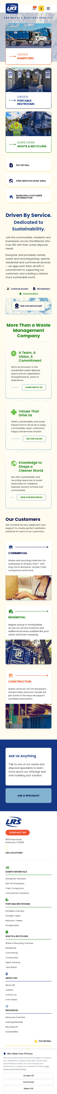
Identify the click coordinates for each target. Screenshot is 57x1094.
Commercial (12, 952)
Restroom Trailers (14, 920)
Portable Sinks (12, 925)
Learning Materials (14, 1022)
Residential (11, 948)
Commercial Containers (17, 893)
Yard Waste (11, 967)
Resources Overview (15, 1017)
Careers (9, 990)
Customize (28, 1082)
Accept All (28, 1075)
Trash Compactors (15, 888)
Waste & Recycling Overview (19, 943)
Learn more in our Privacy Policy (26, 1067)
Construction (12, 957)
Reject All (28, 1088)
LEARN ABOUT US (33, 387)
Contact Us (17, 832)
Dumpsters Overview (16, 878)
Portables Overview (15, 911)
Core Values (11, 999)
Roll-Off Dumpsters (15, 883)
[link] (28, 570)
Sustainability (12, 1031)
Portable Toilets (13, 915)
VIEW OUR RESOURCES (31, 497)
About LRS (10, 985)
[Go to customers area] (41, 8)
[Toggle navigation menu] (48, 8)
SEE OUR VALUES (34, 438)
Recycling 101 (12, 1027)
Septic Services (13, 962)
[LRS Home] (12, 8)
